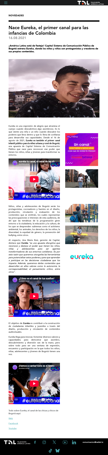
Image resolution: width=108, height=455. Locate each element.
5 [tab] (63, 113)
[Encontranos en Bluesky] (57, 450)
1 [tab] (47, 113)
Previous (13, 88)
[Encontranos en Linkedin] (74, 442)
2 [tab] (51, 113)
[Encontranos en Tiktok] (50, 450)
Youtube (13, 428)
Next (95, 88)
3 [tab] (55, 113)
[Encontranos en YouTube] (65, 442)
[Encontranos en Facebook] (35, 442)
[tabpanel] (54, 88)
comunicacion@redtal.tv (92, 442)
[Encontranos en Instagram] (44, 442)
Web (11, 418)
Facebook (13, 423)
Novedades (16, 15)
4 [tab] (59, 113)
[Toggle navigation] (5, 2)
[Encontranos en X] (55, 442)
